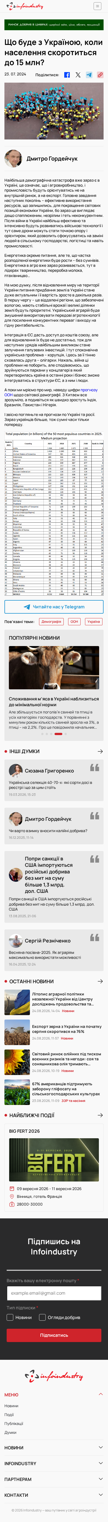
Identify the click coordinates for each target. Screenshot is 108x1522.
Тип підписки (21, 1308)
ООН (74, 621)
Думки (10, 1432)
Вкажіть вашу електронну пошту (41, 1280)
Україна (94, 621)
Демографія (51, 621)
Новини (11, 1405)
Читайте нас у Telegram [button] (58, 607)
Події (9, 1414)
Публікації (13, 1423)
